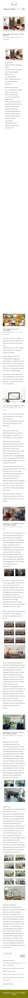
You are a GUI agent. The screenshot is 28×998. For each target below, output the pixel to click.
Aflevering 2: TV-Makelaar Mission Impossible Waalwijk (13, 524)
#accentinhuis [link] (9, 128)
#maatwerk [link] (8, 121)
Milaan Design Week (9, 971)
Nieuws (5, 410)
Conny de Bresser (10, 37)
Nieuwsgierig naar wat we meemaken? (11, 329)
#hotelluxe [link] (19, 65)
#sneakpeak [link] (9, 62)
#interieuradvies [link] (10, 65)
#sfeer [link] (7, 67)
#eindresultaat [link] (9, 116)
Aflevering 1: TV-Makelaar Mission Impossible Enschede (13, 733)
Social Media (6, 39)
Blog (4, 529)
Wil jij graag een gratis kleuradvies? (14, 968)
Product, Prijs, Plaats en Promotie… (13, 974)
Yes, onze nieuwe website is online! (14, 406)
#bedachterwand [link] (10, 123)
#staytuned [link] (15, 125)
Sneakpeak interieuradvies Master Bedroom (13, 34)
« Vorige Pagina (7, 953)
